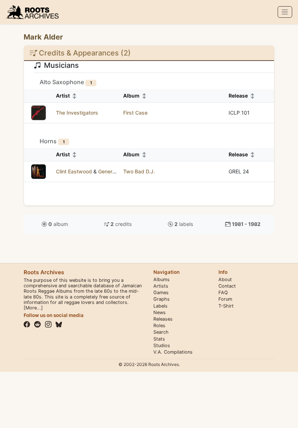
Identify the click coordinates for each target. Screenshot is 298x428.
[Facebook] (27, 325)
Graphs (161, 299)
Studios (161, 345)
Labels (160, 306)
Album (134, 95)
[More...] (33, 307)
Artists (160, 286)
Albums (161, 279)
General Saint (114, 171)
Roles (159, 325)
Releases (163, 319)
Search (161, 332)
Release (242, 95)
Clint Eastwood (74, 171)
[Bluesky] (59, 325)
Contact (227, 286)
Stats (159, 339)
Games (161, 292)
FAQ (223, 292)
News (159, 312)
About (225, 279)
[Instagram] (48, 325)
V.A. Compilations (173, 352)
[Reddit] (37, 325)
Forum (225, 299)
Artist (66, 95)
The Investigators (77, 113)
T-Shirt (226, 306)
